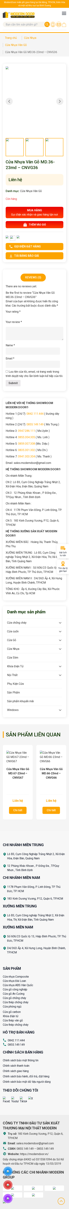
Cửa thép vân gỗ (13, 1020)
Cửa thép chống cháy (15, 1002)
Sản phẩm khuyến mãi (20, 701)
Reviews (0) (33, 277)
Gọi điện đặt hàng (27, 246)
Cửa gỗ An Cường (13, 993)
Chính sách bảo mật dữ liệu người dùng (27, 1081)
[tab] (33, 277)
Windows (13, 710)
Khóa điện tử (10, 1016)
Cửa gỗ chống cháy (14, 998)
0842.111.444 (16, 1040)
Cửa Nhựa (13, 649)
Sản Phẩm (13, 692)
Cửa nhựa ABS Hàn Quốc (18, 985)
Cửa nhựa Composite (16, 976)
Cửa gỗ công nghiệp (15, 989)
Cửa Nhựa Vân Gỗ (31, 191)
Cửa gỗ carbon (12, 1012)
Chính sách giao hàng (16, 1071)
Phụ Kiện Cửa (15, 683)
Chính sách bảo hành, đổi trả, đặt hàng (26, 1076)
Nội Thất (12, 675)
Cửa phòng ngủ (12, 1006)
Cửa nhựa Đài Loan (14, 981)
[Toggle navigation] (64, 13)
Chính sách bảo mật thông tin (20, 1060)
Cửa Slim (12, 657)
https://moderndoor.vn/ (34, 1154)
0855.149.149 (16, 1044)
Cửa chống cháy (17, 622)
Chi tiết (17, 810)
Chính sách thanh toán (16, 1065)
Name (10, 345)
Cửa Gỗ (11, 640)
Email (10, 358)
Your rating (13, 311)
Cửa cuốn (13, 631)
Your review (14, 322)
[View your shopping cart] (64, 25)
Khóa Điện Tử (15, 666)
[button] (59, 101)
